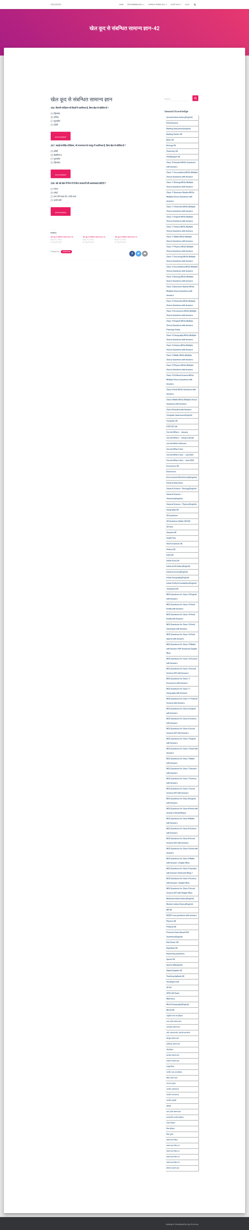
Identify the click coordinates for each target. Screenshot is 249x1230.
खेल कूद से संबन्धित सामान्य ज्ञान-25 (94, 237)
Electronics (171, 472)
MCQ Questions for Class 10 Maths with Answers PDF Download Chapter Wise (181, 648)
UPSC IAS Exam (172, 993)
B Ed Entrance (172, 123)
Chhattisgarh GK (173, 157)
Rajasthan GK (172, 948)
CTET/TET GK (171, 427)
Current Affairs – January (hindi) (180, 438)
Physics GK (171, 921)
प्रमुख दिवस (170, 1066)
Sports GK (66, 251)
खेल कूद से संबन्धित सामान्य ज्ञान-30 (62, 237)
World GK (170, 1010)
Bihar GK (170, 140)
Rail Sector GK (172, 942)
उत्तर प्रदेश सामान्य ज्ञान (173, 1021)
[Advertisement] (124, 67)
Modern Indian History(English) (179, 904)
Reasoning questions (175, 954)
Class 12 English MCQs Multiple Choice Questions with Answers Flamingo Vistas (179, 325)
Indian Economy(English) (177, 572)
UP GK (169, 987)
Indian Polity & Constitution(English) (181, 583)
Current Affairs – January (177, 432)
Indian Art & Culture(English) (178, 566)
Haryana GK (171, 532)
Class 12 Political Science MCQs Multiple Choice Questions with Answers (180, 379)
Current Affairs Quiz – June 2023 (180, 460)
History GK (170, 549)
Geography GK (172, 510)
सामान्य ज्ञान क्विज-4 (172, 1157)
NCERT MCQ (175, 4)
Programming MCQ (135, 4)
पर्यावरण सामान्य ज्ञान (172, 1061)
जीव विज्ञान (169, 1050)
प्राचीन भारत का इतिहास (174, 1072)
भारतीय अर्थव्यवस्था (172, 1089)
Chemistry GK (172, 151)
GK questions (172, 515)
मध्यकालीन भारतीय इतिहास (175, 1117)
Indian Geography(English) (177, 578)
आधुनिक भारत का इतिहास (174, 1016)
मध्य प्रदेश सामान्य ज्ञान (173, 1112)
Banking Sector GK (174, 134)
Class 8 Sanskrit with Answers (179, 410)
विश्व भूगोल (169, 1134)
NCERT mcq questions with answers (181, 915)
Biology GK (171, 145)
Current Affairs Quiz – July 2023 (179, 455)
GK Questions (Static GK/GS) (178, 521)
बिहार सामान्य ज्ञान (172, 1078)
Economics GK (172, 466)
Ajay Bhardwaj (192, 1224)
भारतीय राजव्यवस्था (172, 1095)
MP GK (169, 910)
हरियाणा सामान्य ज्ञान (172, 1168)
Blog (187, 4)
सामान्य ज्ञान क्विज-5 (172, 1162)
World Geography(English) (177, 1004)
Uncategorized (172, 982)
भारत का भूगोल (171, 1083)
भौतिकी (168, 1106)
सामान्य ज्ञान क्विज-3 (172, 1151)
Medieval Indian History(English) (180, 899)
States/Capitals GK (174, 970)
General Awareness (174, 483)
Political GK (171, 927)
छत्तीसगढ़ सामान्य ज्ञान (173, 1044)
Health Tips (171, 538)
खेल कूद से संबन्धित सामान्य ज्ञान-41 (126, 237)
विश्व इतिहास (170, 1128)
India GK (170, 555)
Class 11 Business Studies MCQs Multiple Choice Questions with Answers (180, 196)
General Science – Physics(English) (181, 504)
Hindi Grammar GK (174, 544)
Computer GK (172, 421)
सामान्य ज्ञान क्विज (172, 1140)
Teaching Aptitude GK (175, 976)
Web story (170, 999)
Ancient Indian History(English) (179, 117)
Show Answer (60, 137)
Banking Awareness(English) (178, 129)
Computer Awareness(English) (179, 415)
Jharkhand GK (172, 589)
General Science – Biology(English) (181, 489)
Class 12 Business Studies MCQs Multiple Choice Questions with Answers (180, 291)
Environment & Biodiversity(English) (181, 477)
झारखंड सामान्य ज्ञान (172, 1055)
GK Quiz (169, 527)
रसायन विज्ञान (170, 1123)
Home (121, 4)
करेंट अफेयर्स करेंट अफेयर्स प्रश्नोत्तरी (178, 1033)
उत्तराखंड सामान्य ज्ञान (173, 1027)
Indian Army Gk (172, 561)
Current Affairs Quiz (157, 4)
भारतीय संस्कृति (171, 1100)
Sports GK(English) (174, 965)
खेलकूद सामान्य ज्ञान (172, 1038)
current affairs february (176, 443)
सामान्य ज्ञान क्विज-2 (172, 1145)
